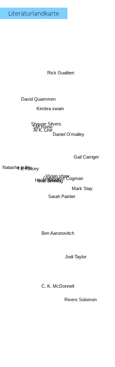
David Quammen (38, 97)
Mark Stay (83, 199)
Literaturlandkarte (33, 13)
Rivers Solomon (81, 301)
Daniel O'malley (68, 131)
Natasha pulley (17, 168)
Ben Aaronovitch (58, 233)
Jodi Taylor (75, 257)
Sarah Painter (61, 197)
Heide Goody (48, 182)
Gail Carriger (85, 150)
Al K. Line (43, 126)
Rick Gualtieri (59, 70)
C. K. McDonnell (57, 287)
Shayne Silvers (47, 116)
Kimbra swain (50, 107)
